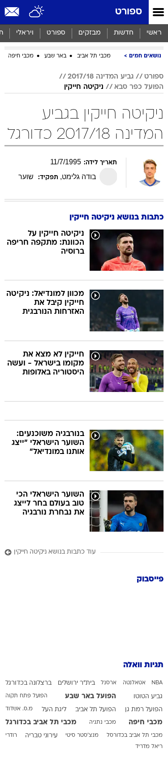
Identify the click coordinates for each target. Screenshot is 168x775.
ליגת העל (54, 710)
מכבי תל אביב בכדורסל (135, 735)
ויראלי (25, 33)
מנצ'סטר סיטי (82, 735)
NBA (157, 683)
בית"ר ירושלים (76, 683)
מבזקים (89, 33)
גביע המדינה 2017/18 (101, 76)
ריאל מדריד (149, 746)
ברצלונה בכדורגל (28, 683)
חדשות (124, 33)
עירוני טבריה (41, 736)
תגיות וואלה (143, 665)
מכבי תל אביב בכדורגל (41, 722)
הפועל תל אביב (95, 710)
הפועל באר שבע (90, 696)
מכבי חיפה (21, 56)
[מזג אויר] (37, 12)
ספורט (128, 12)
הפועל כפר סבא (139, 87)
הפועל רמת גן (144, 710)
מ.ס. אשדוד (19, 709)
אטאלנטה (134, 683)
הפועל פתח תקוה (26, 696)
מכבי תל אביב (94, 56)
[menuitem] (123, 33)
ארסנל (108, 683)
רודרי (11, 735)
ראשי (154, 33)
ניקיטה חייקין (83, 87)
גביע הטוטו (148, 697)
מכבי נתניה (102, 722)
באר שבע (55, 56)
